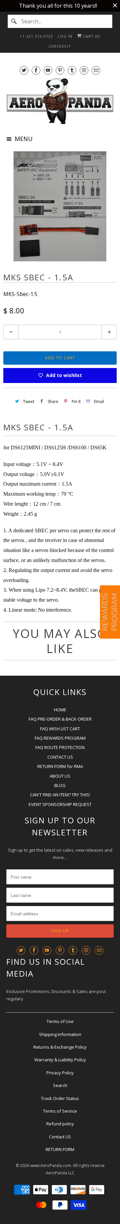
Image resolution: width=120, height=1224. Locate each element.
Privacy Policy (60, 1073)
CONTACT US (60, 757)
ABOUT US (60, 776)
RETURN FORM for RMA (60, 766)
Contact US (60, 1137)
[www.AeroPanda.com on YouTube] (48, 70)
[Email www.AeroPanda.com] (96, 70)
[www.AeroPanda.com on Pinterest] (60, 70)
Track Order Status (60, 1098)
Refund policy (60, 1124)
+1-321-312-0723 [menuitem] (36, 36)
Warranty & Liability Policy (60, 1060)
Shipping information (60, 1034)
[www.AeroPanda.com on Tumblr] (72, 70)
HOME (60, 710)
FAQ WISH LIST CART (60, 729)
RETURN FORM (60, 1149)
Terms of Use (60, 1021)
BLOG (60, 785)
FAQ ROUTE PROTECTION (60, 747)
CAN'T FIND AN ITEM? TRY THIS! (60, 795)
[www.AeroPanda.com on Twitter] (24, 70)
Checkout (60, 46)
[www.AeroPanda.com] (60, 101)
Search (60, 1085)
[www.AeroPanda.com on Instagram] (84, 70)
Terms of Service (60, 1111)
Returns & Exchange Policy (60, 1047)
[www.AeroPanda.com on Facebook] (36, 70)
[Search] (14, 21)
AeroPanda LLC (60, 1173)
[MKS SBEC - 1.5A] (60, 206)
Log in (65, 36)
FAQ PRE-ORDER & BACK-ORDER (60, 719)
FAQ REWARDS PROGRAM (60, 738)
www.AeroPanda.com (50, 1165)
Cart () (91, 36)
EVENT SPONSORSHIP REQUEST (60, 804)
